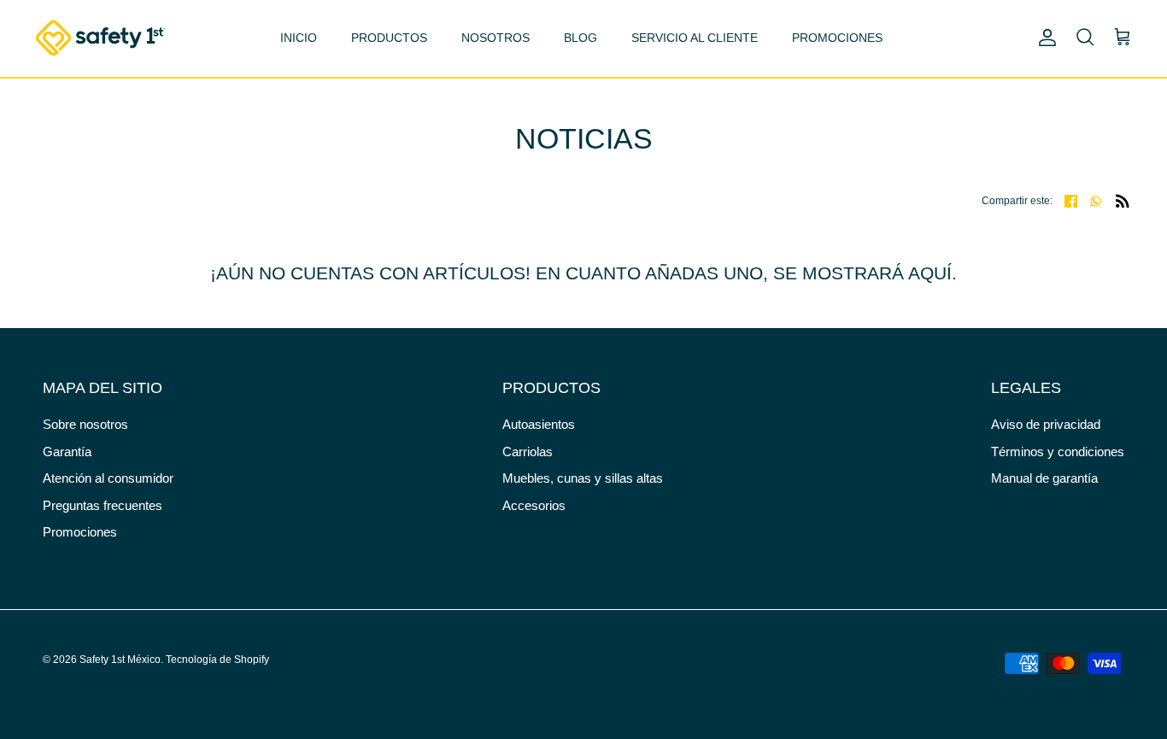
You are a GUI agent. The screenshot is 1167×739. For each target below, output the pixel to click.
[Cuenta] (1044, 37)
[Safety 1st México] (100, 38)
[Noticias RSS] (1122, 200)
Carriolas (527, 451)
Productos (389, 37)
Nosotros (495, 37)
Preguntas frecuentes (102, 505)
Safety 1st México (120, 660)
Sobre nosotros (85, 424)
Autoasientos (538, 424)
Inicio (298, 37)
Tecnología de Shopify (217, 660)
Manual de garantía (1044, 478)
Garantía (67, 451)
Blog (580, 37)
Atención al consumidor (108, 478)
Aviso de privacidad (1045, 424)
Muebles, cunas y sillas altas (582, 478)
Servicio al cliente (694, 37)
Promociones (837, 37)
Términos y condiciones (1057, 451)
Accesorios (534, 505)
